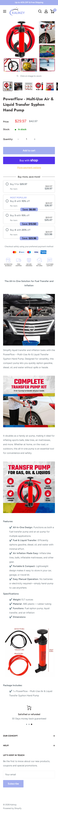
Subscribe (13, 783)
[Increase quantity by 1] (34, 139)
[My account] (46, 11)
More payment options (29, 167)
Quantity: (8, 139)
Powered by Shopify (12, 808)
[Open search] (40, 11)
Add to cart (29, 150)
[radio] (29, 186)
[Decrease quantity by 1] (18, 139)
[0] (52, 11)
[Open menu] (4, 11)
